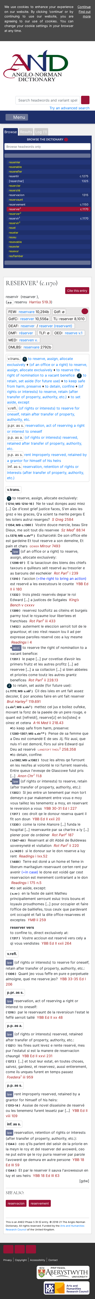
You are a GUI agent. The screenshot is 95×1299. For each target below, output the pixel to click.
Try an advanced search (69, 108)
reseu (12, 237)
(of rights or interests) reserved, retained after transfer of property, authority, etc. (44, 443)
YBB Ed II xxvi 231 (37, 1056)
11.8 (30, 776)
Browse (10, 132)
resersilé (14, 190)
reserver (48, 209)
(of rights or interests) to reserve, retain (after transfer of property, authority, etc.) (45, 391)
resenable (15, 167)
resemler (14, 162)
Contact (53, 1260)
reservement (48, 204)
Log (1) (41, 132)
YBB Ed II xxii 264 (56, 943)
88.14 (73, 530)
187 (63, 835)
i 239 (66, 573)
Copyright (21, 1260)
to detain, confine (59, 386)
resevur (14, 251)
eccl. (16, 648)
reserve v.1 (73, 333)
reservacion (48, 195)
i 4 (21, 642)
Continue (84, 7)
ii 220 (66, 845)
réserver (26, 333)
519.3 (40, 302)
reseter (13, 232)
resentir (48, 176)
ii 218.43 (48, 723)
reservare (26, 311)
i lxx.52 (33, 856)
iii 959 (20, 1077)
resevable (15, 242)
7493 (45, 546)
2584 (62, 519)
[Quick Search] (85, 100)
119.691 (24, 701)
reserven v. (28, 340)
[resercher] (48, 181)
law (15, 551)
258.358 (57, 749)
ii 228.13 (43, 680)
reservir (48, 218)
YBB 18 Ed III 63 (46, 1175)
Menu (18, 117)
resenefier (15, 171)
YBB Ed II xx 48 (50, 1017)
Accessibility (37, 1260)
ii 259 (37, 920)
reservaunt (16, 199)
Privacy (7, 1260)
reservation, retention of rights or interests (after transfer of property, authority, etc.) (45, 472)
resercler (15, 185)
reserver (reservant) (55, 326)
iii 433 (42, 621)
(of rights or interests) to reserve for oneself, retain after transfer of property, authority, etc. (43, 414)
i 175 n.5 (26, 882)
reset (12, 227)
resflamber (16, 256)
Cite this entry (77, 290)
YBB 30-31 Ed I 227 (60, 808)
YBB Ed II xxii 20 (46, 819)
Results (26, 132)
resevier (14, 246)
